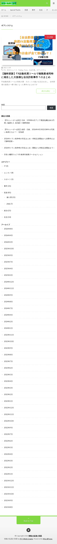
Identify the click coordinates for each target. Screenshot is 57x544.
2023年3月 (8, 388)
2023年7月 (8, 361)
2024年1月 (8, 328)
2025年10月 (9, 249)
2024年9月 (8, 295)
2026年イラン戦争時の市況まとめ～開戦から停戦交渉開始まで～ (29, 148)
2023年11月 (9, 335)
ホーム (3, 10)
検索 (3, 105)
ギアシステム (41, 70)
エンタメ (7, 173)
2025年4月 (8, 268)
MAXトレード (12, 70)
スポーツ (7, 179)
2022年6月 (8, 441)
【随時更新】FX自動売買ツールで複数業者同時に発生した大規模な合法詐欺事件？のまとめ (27, 75)
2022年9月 (8, 428)
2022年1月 (8, 474)
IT (47, 10)
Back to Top (28, 521)
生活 (40, 10)
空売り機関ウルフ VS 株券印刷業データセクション (23, 154)
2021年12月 (9, 481)
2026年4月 (8, 235)
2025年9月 (8, 255)
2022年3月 (8, 461)
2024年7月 (8, 308)
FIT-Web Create (26, 539)
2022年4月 (8, 454)
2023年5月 (8, 375)
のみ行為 (32, 70)
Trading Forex (23, 70)
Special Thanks (15, 10)
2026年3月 (8, 242)
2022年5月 (8, 447)
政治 (5, 210)
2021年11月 (9, 487)
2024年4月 (8, 315)
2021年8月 (8, 507)
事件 (33, 10)
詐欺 (51, 37)
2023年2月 (8, 394)
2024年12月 (9, 282)
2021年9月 (8, 500)
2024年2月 (8, 321)
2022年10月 (9, 421)
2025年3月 (8, 275)
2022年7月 (8, 434)
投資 (26, 10)
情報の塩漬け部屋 (35, 536)
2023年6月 (8, 368)
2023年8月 (8, 355)
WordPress (47, 539)
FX (5, 70)
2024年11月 (9, 288)
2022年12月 (9, 408)
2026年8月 (8, 229)
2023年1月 (8, 401)
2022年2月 (8, 467)
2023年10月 (9, 341)
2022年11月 (9, 414)
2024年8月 (8, 302)
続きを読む (46, 91)
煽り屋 (9, 197)
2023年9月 (8, 348)
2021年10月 (9, 494)
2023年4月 (8, 381)
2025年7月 (8, 262)
